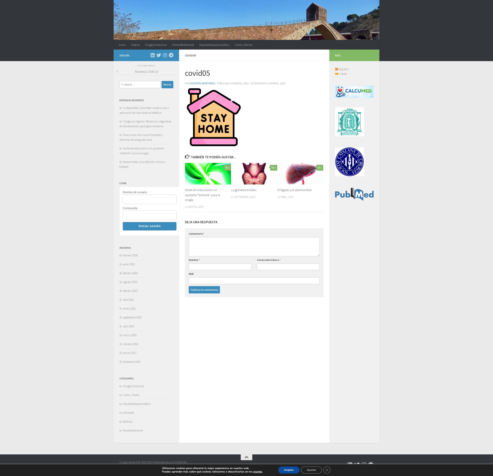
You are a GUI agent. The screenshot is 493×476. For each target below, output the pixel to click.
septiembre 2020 (132, 317)
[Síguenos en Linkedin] (152, 55)
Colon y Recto (243, 45)
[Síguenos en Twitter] (158, 55)
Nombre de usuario (135, 192)
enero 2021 (129, 308)
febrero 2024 (130, 273)
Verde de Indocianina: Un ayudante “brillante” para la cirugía (202, 195)
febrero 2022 (130, 291)
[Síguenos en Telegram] (171, 55)
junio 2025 (129, 264)
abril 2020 (128, 326)
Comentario (197, 233)
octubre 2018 (130, 344)
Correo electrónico (269, 260)
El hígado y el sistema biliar (294, 190)
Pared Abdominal (183, 45)
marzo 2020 (130, 335)
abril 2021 (128, 300)
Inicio (122, 45)
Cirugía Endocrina (156, 45)
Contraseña (130, 208)
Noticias (127, 421)
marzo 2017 (130, 353)
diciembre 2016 (131, 362)
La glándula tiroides (243, 190)
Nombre (194, 260)
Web (191, 273)
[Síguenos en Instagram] (165, 55)
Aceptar (289, 470)
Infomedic (128, 412)
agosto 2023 (130, 282)
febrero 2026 (130, 255)
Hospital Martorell (202, 83)
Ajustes (311, 470)
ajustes (257, 471)
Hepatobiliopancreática (214, 45)
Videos (135, 45)
